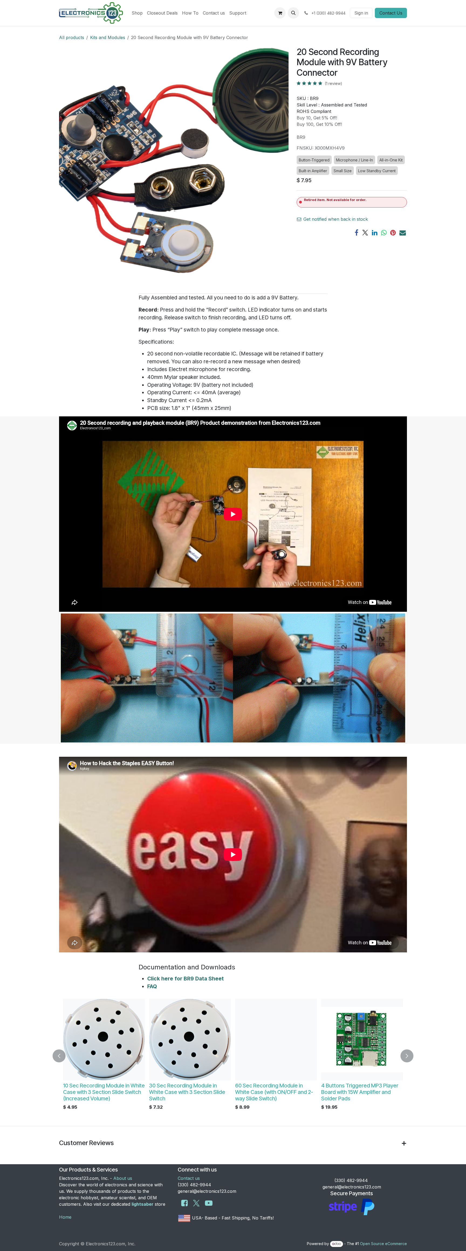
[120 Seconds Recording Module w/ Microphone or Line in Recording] (104, 1039)
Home (65, 1217)
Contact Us (390, 13)
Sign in (361, 13)
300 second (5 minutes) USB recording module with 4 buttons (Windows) (188, 1092)
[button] (293, 13)
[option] (233, 1055)
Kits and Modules (107, 37)
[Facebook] (356, 232)
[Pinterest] (393, 232)
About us (122, 1178)
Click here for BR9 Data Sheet (185, 978)
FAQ (152, 986)
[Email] (402, 232)
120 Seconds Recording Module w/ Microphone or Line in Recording (101, 1092)
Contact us (189, 1178)
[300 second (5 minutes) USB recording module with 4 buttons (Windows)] (190, 1039)
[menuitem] (137, 13)
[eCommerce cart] (280, 13)
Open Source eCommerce (383, 1243)
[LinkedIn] (375, 232)
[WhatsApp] (384, 232)
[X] (365, 232)
